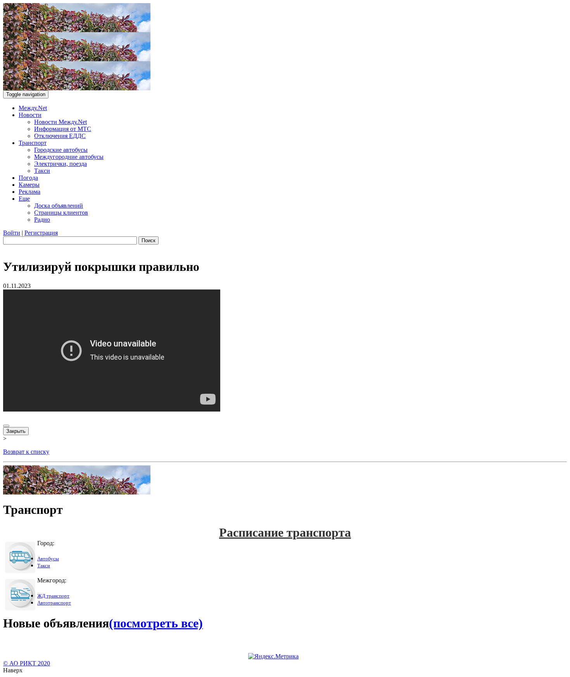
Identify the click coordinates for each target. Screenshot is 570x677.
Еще (24, 198)
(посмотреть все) (156, 623)
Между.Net (33, 108)
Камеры (29, 184)
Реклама (29, 191)
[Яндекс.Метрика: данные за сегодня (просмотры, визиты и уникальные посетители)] (273, 656)
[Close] (6, 426)
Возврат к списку (26, 451)
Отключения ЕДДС (60, 136)
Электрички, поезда (60, 163)
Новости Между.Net (60, 122)
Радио (42, 219)
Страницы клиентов (61, 212)
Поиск (148, 240)
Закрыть (16, 431)
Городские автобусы (61, 149)
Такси (42, 170)
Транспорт (33, 143)
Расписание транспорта (285, 532)
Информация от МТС (62, 129)
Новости (30, 115)
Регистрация (41, 232)
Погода (28, 177)
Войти (11, 232)
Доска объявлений (58, 205)
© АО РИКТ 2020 (26, 663)
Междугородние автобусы (69, 156)
